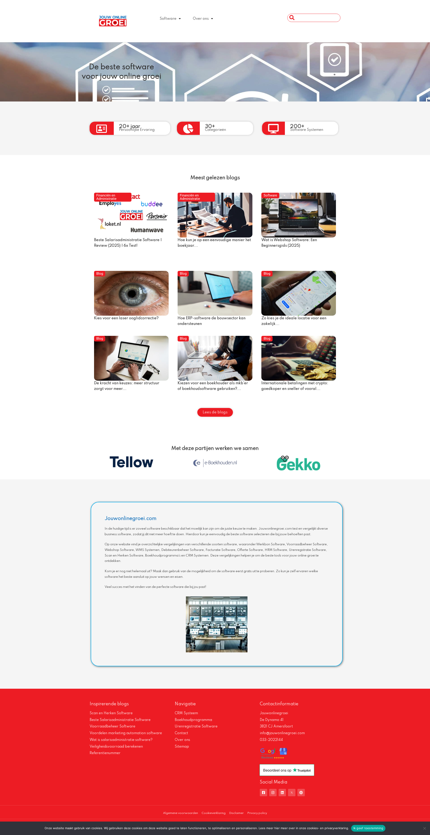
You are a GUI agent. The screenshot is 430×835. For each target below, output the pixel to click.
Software (168, 19)
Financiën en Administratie (106, 197)
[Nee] (424, 828)
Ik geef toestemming (368, 828)
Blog (99, 274)
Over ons (201, 19)
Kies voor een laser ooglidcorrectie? (126, 318)
